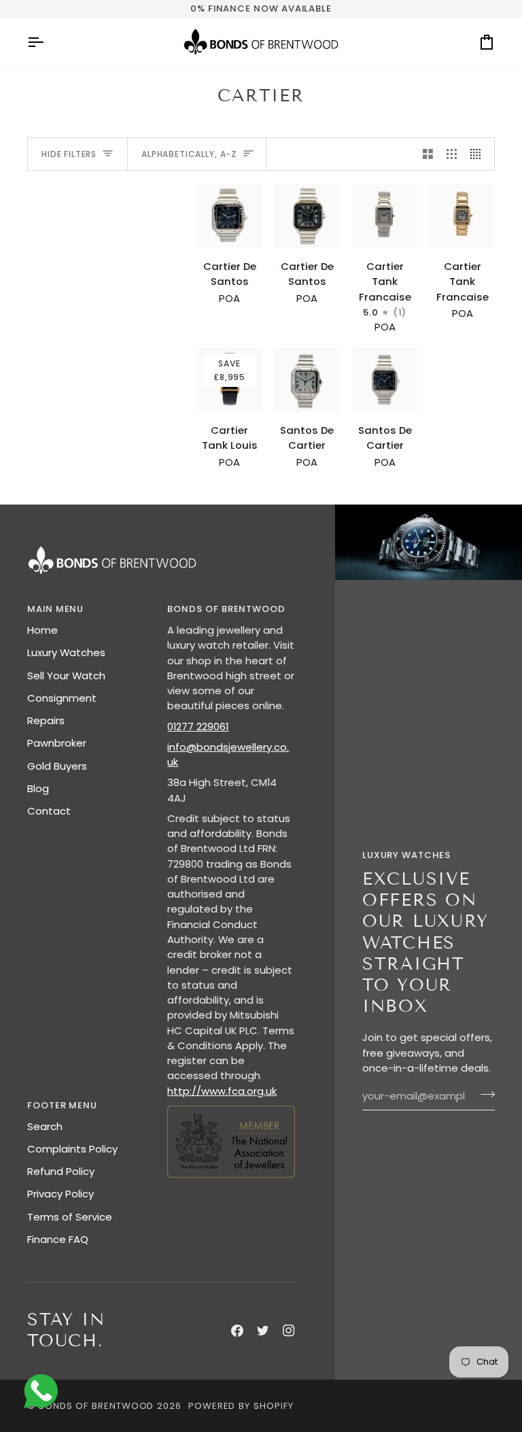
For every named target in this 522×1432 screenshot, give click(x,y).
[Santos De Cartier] (307, 379)
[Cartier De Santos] (229, 216)
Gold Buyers (57, 766)
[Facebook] (237, 1331)
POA (226, 279)
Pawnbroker (56, 743)
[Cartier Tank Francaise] (385, 216)
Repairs (46, 720)
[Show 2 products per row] (428, 154)
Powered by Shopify (241, 1405)
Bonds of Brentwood (96, 1405)
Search (45, 1126)
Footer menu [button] (62, 1105)
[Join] (483, 1095)
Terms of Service (69, 1217)
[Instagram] (289, 1331)
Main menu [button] (55, 608)
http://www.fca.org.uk (222, 1091)
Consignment (62, 698)
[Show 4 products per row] (479, 154)
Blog (38, 788)
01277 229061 (197, 726)
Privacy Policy (60, 1194)
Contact (49, 811)
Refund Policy (60, 1171)
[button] (230, 1102)
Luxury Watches (66, 652)
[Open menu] (47, 42)
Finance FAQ (57, 1239)
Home (42, 630)
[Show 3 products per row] (452, 154)
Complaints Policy (72, 1149)
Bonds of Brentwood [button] (226, 608)
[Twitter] (263, 1331)
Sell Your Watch (66, 675)
